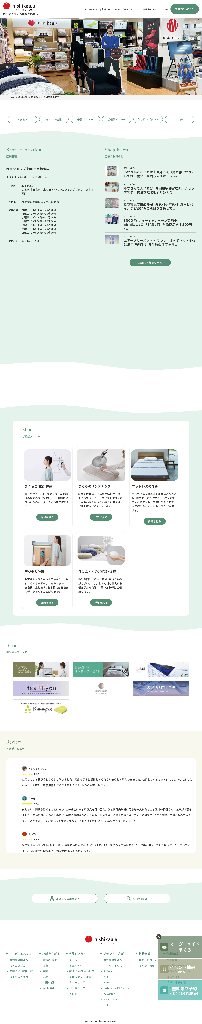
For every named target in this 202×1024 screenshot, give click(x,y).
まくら (73, 960)
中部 (45, 971)
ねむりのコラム (160, 9)
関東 (45, 965)
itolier (107, 1005)
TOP (12, 97)
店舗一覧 (23, 97)
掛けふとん (75, 965)
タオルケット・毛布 (80, 977)
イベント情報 (128, 9)
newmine (109, 994)
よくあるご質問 (19, 977)
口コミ (180, 119)
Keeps (108, 982)
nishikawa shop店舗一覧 (97, 9)
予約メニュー (85, 119)
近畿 (45, 977)
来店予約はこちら (184, 9)
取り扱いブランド (148, 119)
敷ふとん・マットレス (81, 971)
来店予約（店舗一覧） (21, 971)
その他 (73, 994)
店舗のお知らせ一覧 (150, 262)
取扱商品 (116, 9)
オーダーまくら (113, 965)
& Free (108, 971)
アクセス (22, 119)
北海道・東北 (50, 960)
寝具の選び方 (17, 965)
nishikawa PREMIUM (117, 988)
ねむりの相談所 (143, 9)
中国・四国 (49, 982)
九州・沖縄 (49, 988)
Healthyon (110, 999)
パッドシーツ (77, 988)
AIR (106, 977)
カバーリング (77, 982)
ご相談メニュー (116, 119)
